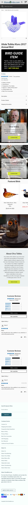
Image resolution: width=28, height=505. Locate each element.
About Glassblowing (6, 453)
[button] (4, 76)
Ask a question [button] (14, 316)
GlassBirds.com (11, 501)
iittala (4, 73)
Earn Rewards (4, 441)
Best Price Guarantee (6, 436)
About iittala (4, 460)
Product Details (5, 100)
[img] (4, 328)
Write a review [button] (14, 313)
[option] (14, 24)
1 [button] (13, 38)
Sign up (6, 414)
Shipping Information (6, 104)
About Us (3, 451)
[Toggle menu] (2, 2)
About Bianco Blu (5, 458)
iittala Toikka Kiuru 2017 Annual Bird (11, 10)
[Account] (21, 1)
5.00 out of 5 (17, 298)
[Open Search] (2, 6)
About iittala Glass (5, 467)
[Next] (26, 38)
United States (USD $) (7, 490)
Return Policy (4, 431)
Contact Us (4, 424)
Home (2, 10)
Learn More (14, 137)
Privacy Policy (4, 433)
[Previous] (1, 38)
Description (4, 96)
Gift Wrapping (4, 438)
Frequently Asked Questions (8, 429)
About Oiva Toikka (5, 455)
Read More (14, 282)
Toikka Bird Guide (5, 463)
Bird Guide (5, 78)
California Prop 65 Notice (7, 443)
